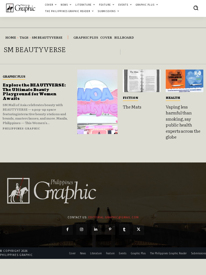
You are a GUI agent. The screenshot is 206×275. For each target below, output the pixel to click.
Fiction (130, 97)
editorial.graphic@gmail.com (113, 217)
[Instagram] (81, 229)
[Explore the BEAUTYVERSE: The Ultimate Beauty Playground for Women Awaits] (97, 102)
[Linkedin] (96, 229)
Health (173, 97)
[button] (195, 7)
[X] (138, 229)
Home (10, 37)
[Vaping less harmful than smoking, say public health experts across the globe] (184, 81)
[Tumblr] (124, 229)
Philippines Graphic (21, 128)
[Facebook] (67, 229)
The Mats (132, 106)
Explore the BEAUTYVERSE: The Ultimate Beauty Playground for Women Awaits (34, 92)
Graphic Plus (14, 76)
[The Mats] (141, 81)
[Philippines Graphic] (21, 7)
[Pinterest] (110, 229)
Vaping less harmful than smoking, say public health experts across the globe (183, 121)
